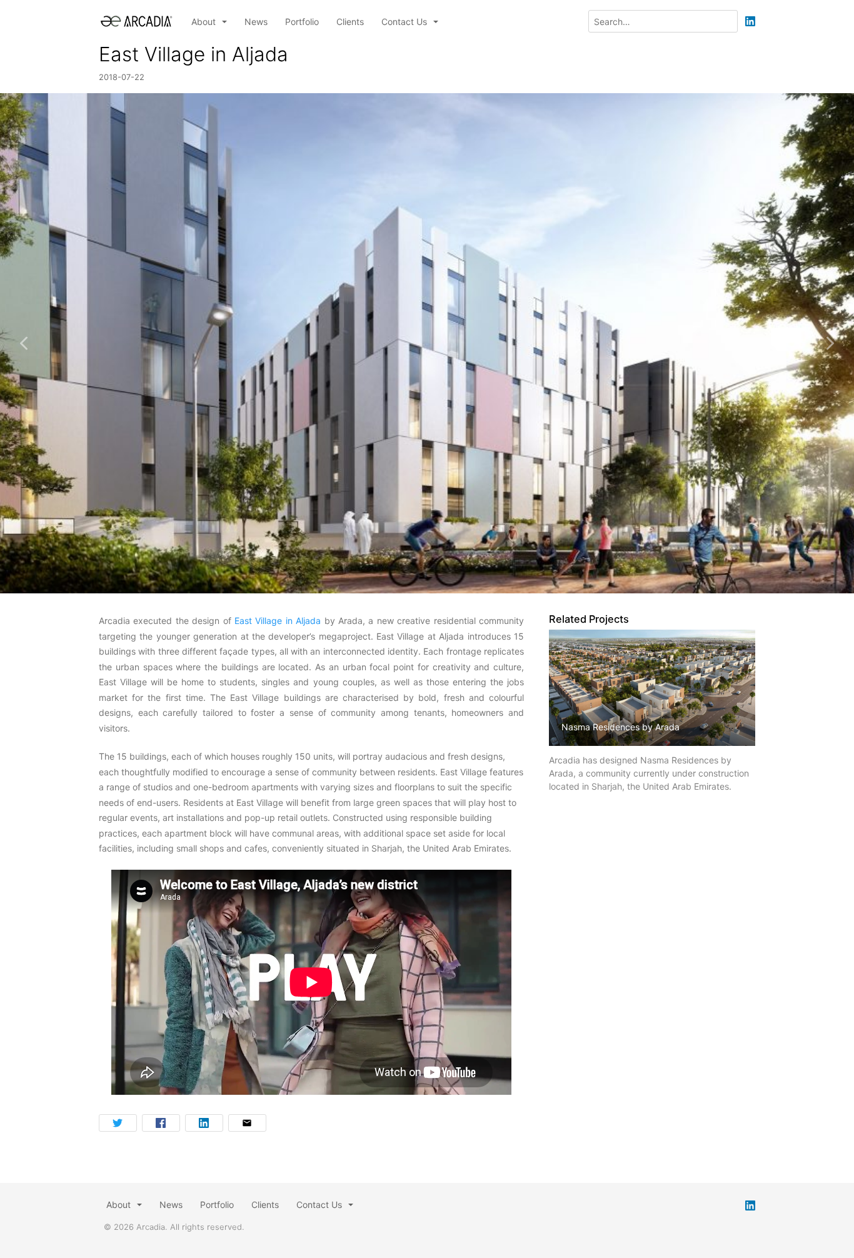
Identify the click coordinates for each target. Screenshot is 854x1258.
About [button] (204, 21)
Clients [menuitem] (350, 21)
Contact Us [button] (405, 21)
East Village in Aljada (279, 620)
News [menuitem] (256, 21)
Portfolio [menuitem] (302, 21)
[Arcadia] (136, 21)
